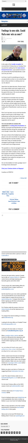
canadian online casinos (11, 335)
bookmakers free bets (17, 371)
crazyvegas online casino (14, 362)
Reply (4, 37)
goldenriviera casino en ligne (9, 349)
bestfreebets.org (8, 317)
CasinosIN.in (5, 255)
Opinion (4, 38)
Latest (4, 25)
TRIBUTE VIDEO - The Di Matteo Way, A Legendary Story (8, 194)
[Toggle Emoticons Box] (2, 215)
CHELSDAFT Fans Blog (14, 439)
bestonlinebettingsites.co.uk (9, 377)
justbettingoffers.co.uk (8, 289)
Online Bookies (6, 309)
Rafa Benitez (9, 38)
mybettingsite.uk (19, 415)
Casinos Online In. (14, 277)
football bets (21, 397)
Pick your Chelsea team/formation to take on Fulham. (14, 201)
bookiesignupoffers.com (9, 324)
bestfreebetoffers (16, 386)
